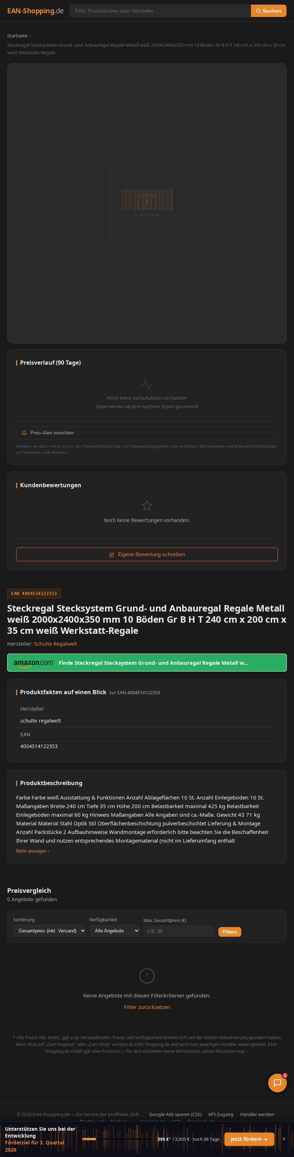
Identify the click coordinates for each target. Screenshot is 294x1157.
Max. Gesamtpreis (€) (164, 920)
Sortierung (23, 920)
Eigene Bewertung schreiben (151, 554)
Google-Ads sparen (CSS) (175, 1114)
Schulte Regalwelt (55, 643)
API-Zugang (220, 1114)
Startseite (17, 35)
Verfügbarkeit (103, 920)
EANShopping (35, 10)
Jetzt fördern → (249, 1139)
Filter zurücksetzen (147, 1006)
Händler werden (257, 1114)
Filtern (230, 932)
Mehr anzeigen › (32, 851)
